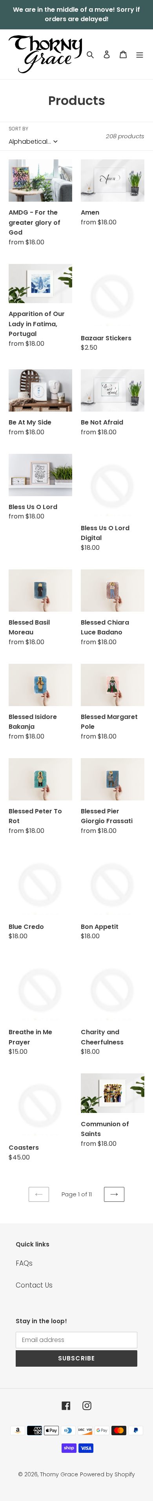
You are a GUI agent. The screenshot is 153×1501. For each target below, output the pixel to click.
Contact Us (34, 1285)
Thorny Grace (59, 1474)
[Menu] (139, 54)
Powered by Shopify (107, 1474)
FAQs (24, 1263)
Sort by (18, 128)
